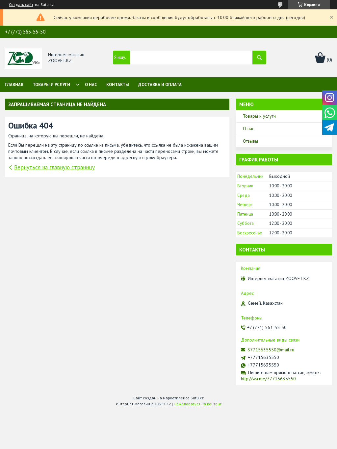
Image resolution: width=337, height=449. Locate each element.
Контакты (117, 84)
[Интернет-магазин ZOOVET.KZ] (23, 58)
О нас (91, 84)
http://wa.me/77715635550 (268, 379)
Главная (14, 84)
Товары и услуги (51, 84)
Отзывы (250, 141)
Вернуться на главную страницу (54, 167)
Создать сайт (21, 4)
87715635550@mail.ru (270, 350)
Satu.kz (197, 397)
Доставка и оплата (160, 84)
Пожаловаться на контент (197, 403)
